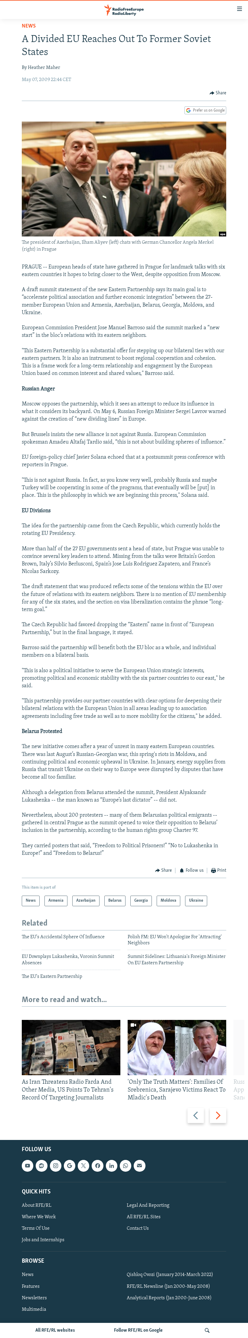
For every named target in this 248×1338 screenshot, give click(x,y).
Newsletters (34, 1298)
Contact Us (138, 1228)
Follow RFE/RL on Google (138, 1330)
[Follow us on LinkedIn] (111, 1166)
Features (31, 1286)
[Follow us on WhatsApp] (125, 1166)
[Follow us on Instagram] (55, 1166)
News (29, 26)
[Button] (218, 93)
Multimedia (34, 1309)
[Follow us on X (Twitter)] (83, 1166)
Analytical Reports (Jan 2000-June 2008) (169, 1298)
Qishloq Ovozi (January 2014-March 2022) (170, 1275)
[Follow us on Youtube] (27, 1166)
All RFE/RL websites (55, 1330)
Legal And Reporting (148, 1205)
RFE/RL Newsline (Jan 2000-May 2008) (168, 1286)
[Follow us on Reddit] (41, 1166)
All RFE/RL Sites (144, 1217)
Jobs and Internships (43, 1240)
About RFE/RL (36, 1205)
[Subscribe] (139, 1166)
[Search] (207, 1330)
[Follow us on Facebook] (97, 1166)
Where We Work (39, 1217)
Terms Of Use (36, 1228)
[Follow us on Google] (69, 1166)
